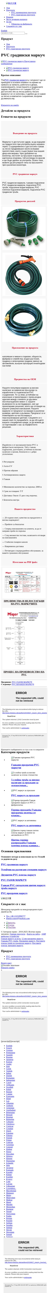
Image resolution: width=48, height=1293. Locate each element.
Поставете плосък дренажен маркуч (21, 944)
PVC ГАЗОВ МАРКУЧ (22, 682)
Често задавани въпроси (16, 19)
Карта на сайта (33, 934)
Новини (9, 17)
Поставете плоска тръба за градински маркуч (23, 942)
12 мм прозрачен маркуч (32, 939)
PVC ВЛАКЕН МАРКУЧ (23, 684)
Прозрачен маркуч (27, 941)
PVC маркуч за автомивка (26, 825)
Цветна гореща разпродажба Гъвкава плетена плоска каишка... (25, 843)
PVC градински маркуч (15, 80)
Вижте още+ (6, 963)
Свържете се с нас (14, 26)
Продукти (10, 10)
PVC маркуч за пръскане (25, 795)
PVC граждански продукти (23, 15)
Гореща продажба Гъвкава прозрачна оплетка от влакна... (26, 812)
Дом (8, 8)
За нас (9, 22)
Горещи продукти (17, 934)
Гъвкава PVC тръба (9, 941)
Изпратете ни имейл (10, 105)
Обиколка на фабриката (21, 24)
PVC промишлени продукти (23, 12)
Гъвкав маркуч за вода (11, 939)
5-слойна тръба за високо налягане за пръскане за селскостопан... (25, 782)
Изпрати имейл (7, 968)
